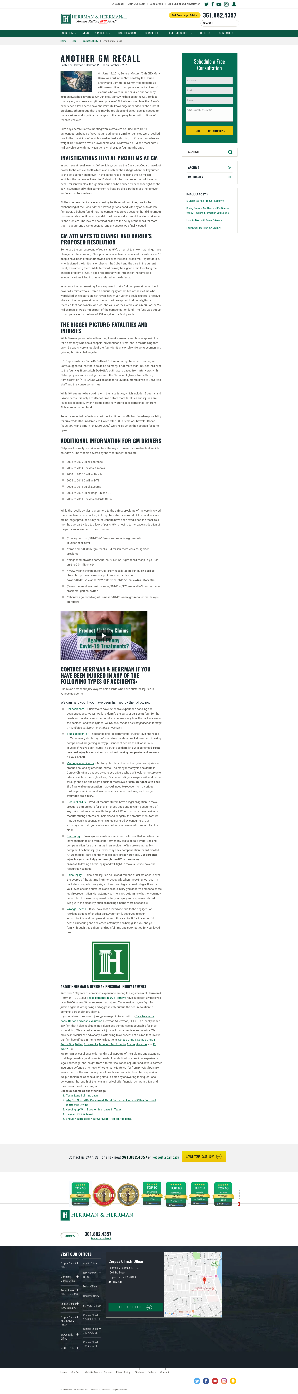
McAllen (104, 1044)
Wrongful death (76, 909)
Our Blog (204, 33)
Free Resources (179, 33)
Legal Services (126, 33)
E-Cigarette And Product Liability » (205, 200)
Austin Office (90, 1263)
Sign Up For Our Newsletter (184, 3)
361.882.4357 (220, 15)
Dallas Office (90, 1286)
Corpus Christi (127, 1039)
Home (63, 41)
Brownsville (91, 1044)
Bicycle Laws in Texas (79, 1114)
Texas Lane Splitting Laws (82, 1095)
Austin (131, 1044)
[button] (210, 167)
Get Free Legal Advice (184, 15)
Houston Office (91, 1296)
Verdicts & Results (95, 33)
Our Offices (152, 33)
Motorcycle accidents (80, 763)
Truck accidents (77, 733)
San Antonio (118, 1044)
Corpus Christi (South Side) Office (68, 1321)
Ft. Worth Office (91, 1305)
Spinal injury (74, 875)
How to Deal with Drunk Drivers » (204, 220)
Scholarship (156, 3)
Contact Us (226, 33)
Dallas (79, 1044)
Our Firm (67, 33)
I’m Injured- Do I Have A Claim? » (204, 227)
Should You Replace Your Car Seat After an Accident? (99, 1118)
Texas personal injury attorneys (106, 997)
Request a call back (165, 1157)
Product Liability (90, 41)
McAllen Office (68, 1348)
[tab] (210, 167)
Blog (74, 41)
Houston (141, 1044)
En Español (117, 3)
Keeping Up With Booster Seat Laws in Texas (94, 1109)
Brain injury (73, 836)
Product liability (76, 802)
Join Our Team (136, 3)
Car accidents (75, 709)
